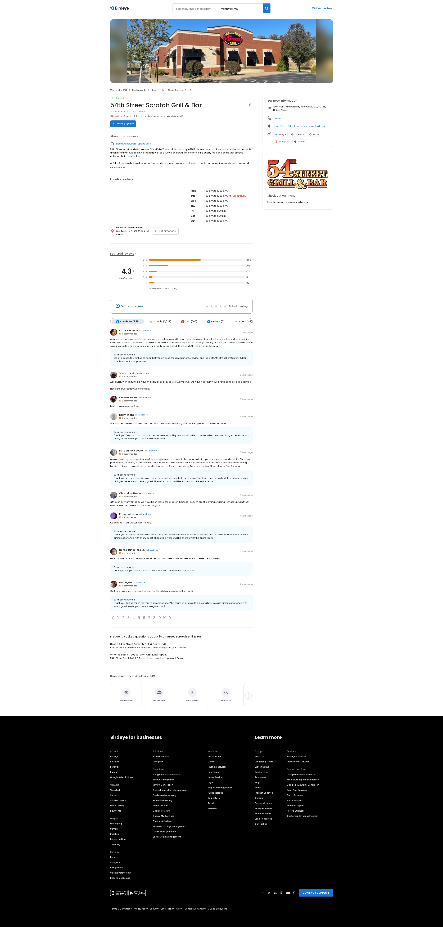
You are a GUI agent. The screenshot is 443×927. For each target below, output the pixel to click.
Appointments (118, 800)
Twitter (316, 134)
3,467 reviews (139, 111)
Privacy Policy (141, 908)
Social (113, 795)
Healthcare (214, 772)
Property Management (220, 787)
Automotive (214, 756)
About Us (260, 756)
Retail (211, 803)
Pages (113, 772)
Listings (114, 756)
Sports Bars (144, 143)
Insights (114, 834)
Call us (277, 118)
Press (258, 787)
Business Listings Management (169, 826)
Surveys (114, 828)
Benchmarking (118, 839)
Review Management (164, 779)
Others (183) (245, 321)
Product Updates (264, 792)
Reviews (114, 761)
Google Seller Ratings (121, 777)
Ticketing (115, 844)
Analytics (115, 862)
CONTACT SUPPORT (315, 893)
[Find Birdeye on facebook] (263, 893)
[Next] (248, 695)
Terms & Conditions (121, 908)
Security (154, 908)
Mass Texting (117, 805)
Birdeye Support (295, 805)
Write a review (322, 8)
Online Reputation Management (170, 790)
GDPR (163, 908)
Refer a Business (296, 810)
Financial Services (217, 766)
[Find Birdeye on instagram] (281, 893)
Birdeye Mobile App (120, 877)
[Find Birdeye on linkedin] (275, 893)
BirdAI (113, 857)
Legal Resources (263, 818)
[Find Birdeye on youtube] (288, 893)
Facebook (299, 134)
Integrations (117, 867)
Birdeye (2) (217, 321)
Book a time (261, 772)
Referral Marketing (162, 800)
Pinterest (302, 141)
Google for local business (166, 774)
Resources (260, 777)
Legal (210, 782)
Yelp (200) (191, 321)
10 (164, 617)
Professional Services (298, 761)
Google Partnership (120, 872)
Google (282, 134)
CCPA (179, 908)
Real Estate (214, 798)
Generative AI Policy (195, 908)
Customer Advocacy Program (302, 816)
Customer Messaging (164, 795)
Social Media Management (167, 836)
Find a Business (295, 795)
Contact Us (261, 823)
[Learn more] (298, 174)
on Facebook (145, 330)
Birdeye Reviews (263, 808)
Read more (116, 167)
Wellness (213, 808)
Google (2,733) (162, 321)
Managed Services (296, 756)
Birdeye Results (263, 813)
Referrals (115, 766)
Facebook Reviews (162, 821)
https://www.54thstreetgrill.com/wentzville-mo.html (301, 126)
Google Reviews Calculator (301, 774)
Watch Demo (262, 766)
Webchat (115, 790)
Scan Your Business (297, 790)
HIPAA (171, 908)
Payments (115, 810)
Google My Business (163, 816)
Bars (153, 90)
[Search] (266, 8)
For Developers (295, 800)
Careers (259, 798)
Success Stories (263, 803)
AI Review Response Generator (303, 779)
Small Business (161, 756)
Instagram (284, 141)
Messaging (116, 823)
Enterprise (158, 761)
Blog (257, 782)
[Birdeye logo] (120, 8)
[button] (170, 617)
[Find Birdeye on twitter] (269, 893)
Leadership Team (264, 761)
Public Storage (215, 792)
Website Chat (160, 805)
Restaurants (139, 90)
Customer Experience (164, 831)
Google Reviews (161, 810)
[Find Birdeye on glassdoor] (294, 893)
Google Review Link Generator (303, 784)
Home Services (216, 777)
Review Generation (163, 784)
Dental (211, 761)
